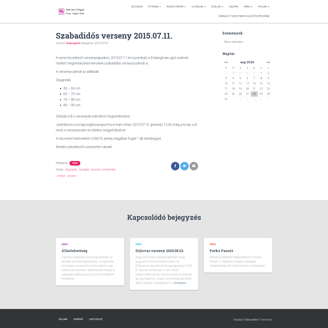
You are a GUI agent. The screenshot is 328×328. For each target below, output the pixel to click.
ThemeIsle (266, 319)
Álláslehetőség (74, 250)
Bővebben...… (181, 282)
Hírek (247, 6)
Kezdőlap (137, 6)
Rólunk (262, 6)
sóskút (61, 175)
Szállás (216, 6)
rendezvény (109, 169)
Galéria (233, 6)
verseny (71, 175)
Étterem (153, 6)
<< (226, 62)
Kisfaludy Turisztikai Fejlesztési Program (244, 16)
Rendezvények (175, 6)
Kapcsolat (96, 319)
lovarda (95, 169)
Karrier (78, 319)
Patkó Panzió (221, 250)
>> (268, 62)
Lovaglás (198, 6)
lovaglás (84, 169)
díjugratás (71, 169)
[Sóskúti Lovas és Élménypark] (72, 11)
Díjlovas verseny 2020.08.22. (160, 250)
